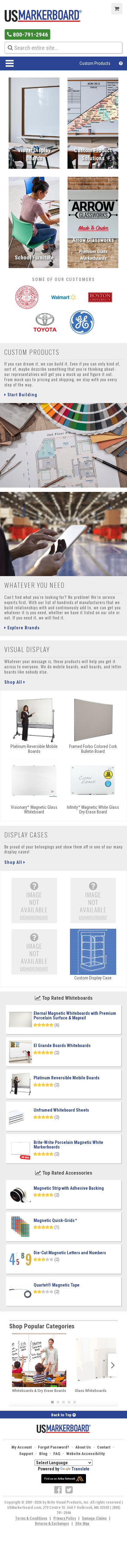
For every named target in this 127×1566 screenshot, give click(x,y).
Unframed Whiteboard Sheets (61, 1110)
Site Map (82, 1523)
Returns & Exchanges (52, 1523)
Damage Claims (94, 1518)
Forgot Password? (53, 1447)
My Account (21, 1447)
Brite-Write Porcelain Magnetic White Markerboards (68, 1144)
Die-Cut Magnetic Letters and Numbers (70, 1252)
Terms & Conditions (31, 1518)
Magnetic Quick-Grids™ (55, 1220)
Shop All (13, 682)
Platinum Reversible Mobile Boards (67, 1077)
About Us (83, 1447)
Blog (43, 1453)
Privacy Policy (64, 1518)
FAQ (56, 1453)
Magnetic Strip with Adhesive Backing (69, 1188)
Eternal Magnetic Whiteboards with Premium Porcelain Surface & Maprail (75, 1015)
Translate (80, 1468)
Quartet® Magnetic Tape (57, 1285)
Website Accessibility (85, 1453)
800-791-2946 (30, 34)
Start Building (21, 394)
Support (26, 1453)
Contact (103, 1447)
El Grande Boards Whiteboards (62, 1045)
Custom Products (95, 63)
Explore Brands (23, 627)
